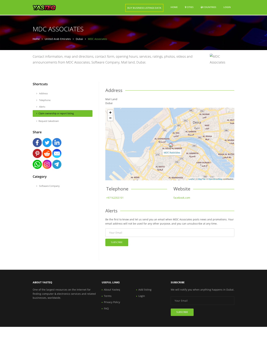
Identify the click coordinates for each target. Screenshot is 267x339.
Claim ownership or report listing (56, 113)
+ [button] (110, 112)
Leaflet (192, 178)
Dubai (79, 39)
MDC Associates (172, 152)
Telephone (44, 100)
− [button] (110, 118)
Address (43, 93)
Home (174, 7)
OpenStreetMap (215, 178)
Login (227, 7)
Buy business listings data (144, 7)
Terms (108, 296)
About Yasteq (112, 289)
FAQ (106, 308)
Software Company (49, 186)
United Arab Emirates (58, 39)
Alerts (42, 106)
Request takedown (49, 121)
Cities (189, 7)
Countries (209, 7)
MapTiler (202, 178)
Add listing (144, 289)
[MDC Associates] (171, 145)
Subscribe (117, 242)
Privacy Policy (112, 302)
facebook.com (181, 197)
